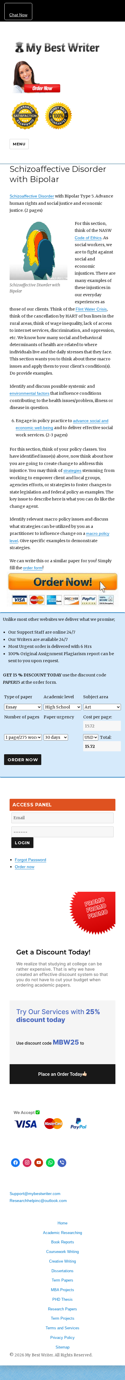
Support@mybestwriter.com (35, 1193)
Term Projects (62, 1318)
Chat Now (18, 15)
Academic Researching (62, 1233)
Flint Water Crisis (91, 309)
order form (32, 567)
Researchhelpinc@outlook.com (38, 1200)
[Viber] (62, 1162)
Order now (24, 866)
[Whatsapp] (50, 1162)
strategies (72, 470)
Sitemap (62, 1347)
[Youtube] (38, 1162)
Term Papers (62, 1280)
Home (62, 1223)
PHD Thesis (62, 1299)
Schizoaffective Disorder (32, 196)
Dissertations (62, 1271)
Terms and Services (62, 1328)
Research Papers (62, 1309)
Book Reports (62, 1242)
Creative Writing (62, 1261)
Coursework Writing (62, 1251)
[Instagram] (27, 1162)
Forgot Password (30, 859)
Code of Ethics (88, 237)
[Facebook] (15, 1162)
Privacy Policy (62, 1337)
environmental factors (29, 393)
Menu (19, 144)
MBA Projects (62, 1290)
